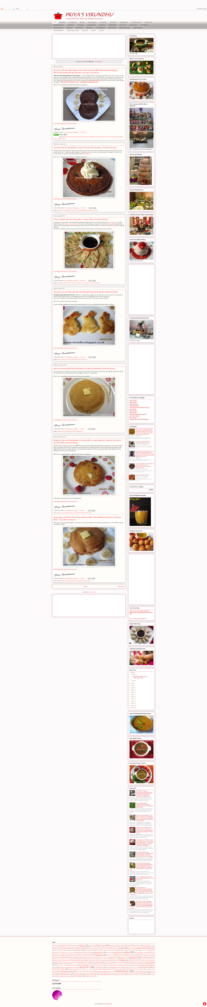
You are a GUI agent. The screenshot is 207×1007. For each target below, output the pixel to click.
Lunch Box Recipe (133, 957)
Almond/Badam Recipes (64, 945)
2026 (132, 672)
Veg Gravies (144, 973)
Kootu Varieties (148, 955)
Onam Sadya (144, 962)
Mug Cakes (142, 958)
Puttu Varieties (115, 965)
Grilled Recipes (61, 952)
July (134, 674)
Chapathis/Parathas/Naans (146, 947)
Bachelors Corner (61, 210)
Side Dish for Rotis (144, 967)
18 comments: (82, 280)
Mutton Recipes (77, 960)
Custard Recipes (100, 948)
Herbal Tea (108, 952)
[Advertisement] (29, 3)
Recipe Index (62, 22)
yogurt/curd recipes (89, 976)
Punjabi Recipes (106, 965)
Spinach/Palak (55, 971)
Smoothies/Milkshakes (100, 27)
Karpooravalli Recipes (130, 954)
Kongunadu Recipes (139, 955)
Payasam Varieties (99, 963)
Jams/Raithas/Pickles (137, 27)
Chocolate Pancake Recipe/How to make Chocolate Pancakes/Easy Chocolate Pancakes (85, 147)
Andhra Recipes (74, 945)
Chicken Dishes (65, 948)
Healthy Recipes (71, 136)
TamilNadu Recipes (122, 971)
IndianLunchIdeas (133, 25)
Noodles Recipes (117, 962)
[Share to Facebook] (65, 134)
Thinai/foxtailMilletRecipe (139, 971)
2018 (132, 696)
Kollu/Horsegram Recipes (119, 955)
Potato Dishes (82, 965)
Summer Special (100, 971)
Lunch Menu (144, 957)
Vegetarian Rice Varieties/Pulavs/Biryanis (139, 419)
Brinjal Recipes (93, 947)
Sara (106, 225)
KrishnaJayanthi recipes (67, 957)
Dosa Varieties (88, 950)
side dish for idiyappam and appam (62, 976)
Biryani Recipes (136, 945)
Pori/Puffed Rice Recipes (59, 965)
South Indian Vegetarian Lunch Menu (134, 969)
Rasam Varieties (133, 412)
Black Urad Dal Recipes (148, 945)
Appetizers (82, 945)
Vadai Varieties (94, 973)
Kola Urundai (109, 955)
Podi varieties (142, 963)
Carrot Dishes (118, 947)
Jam (107, 954)
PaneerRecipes (123, 25)
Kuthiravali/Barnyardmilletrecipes (92, 957)
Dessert (122, 948)
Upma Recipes (77, 973)
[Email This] (60, 134)
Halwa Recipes (78, 952)
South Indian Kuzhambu (101, 969)
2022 (132, 688)
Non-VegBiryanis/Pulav (136, 22)
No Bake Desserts (132, 960)
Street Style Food (90, 971)
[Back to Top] (205, 1004)
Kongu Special (130, 955)
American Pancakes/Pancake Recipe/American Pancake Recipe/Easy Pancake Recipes (84, 368)
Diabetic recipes (141, 948)
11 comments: (83, 208)
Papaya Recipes (73, 963)
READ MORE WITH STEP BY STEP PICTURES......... (66, 123)
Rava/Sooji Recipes (73, 967)
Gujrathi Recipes (70, 952)
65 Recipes (54, 945)
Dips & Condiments (58, 950)
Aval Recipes (91, 945)
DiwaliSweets (78, 950)
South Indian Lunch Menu (116, 969)
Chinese (65, 283)
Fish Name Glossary (127, 950)
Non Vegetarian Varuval (83, 962)
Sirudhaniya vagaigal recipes (75, 969)
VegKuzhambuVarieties (59, 25)
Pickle (126, 963)
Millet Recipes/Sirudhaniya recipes (70, 82)
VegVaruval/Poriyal (91, 25)
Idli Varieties (66, 954)
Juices (111, 954)
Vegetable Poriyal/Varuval (65, 974)
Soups (91, 969)
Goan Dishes (144, 950)
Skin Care (86, 969)
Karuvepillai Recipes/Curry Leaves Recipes (146, 954)
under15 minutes (61, 138)
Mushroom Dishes (68, 960)
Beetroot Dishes (120, 945)
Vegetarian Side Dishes (91, 974)
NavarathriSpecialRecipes (112, 960)
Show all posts (98, 61)
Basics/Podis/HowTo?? (59, 30)
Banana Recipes (112, 945)
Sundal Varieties (109, 971)
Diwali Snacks (68, 950)
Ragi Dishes (103, 136)
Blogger (110, 1003)
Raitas (129, 965)
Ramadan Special (145, 965)
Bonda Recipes (64, 947)
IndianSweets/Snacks (58, 27)
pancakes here (97, 80)
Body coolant (55, 947)
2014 (132, 705)
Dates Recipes (115, 948)
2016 (132, 701)
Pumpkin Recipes (98, 965)
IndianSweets (74, 954)
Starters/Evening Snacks (111, 136)
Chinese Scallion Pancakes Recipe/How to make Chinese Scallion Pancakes (81, 219)
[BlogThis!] (62, 134)
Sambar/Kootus (70, 25)
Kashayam (56, 955)
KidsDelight (92, 136)
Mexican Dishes (92, 958)
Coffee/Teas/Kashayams (124, 27)
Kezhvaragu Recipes (84, 136)
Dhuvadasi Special (131, 948)
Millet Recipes (134, 959)
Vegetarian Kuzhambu (78, 974)
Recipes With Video (98, 967)
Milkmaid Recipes (113, 958)
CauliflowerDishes (128, 947)
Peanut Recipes (80, 581)
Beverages (128, 945)
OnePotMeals (152, 962)
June (134, 680)
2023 (132, 685)
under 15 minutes (77, 976)
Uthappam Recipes (85, 973)
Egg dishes (97, 950)
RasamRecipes (102, 25)
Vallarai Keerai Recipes (116, 973)
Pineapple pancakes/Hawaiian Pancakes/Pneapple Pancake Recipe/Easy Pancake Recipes (86, 292)
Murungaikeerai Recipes (57, 960)
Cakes (100, 947)
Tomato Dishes (67, 973)
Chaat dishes (136, 947)
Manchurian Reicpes (64, 958)
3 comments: (82, 578)
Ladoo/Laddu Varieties (112, 957)
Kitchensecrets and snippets (70, 224)
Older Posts (121, 586)
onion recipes (152, 974)
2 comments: (82, 429)
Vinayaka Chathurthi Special (105, 974)
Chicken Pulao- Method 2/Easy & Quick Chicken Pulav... (140, 677)
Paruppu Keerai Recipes (83, 963)
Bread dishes (60, 283)
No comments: (83, 132)
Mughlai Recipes (150, 958)
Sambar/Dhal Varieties (116, 967)
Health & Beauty (112, 27)
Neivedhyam (122, 960)
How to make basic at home (141, 952)
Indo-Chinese (79, 283)
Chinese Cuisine (71, 283)
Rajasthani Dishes (136, 965)
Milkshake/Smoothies (123, 959)
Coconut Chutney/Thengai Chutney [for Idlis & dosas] (143, 442)
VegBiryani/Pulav (149, 22)
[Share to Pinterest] (66, 134)
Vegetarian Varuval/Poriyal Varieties (138, 414)
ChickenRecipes (103, 22)
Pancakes (97, 136)
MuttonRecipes (113, 22)
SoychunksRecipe (149, 969)
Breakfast (82, 22)
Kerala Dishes (72, 955)
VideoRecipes (85, 30)
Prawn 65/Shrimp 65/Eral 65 (142, 475)
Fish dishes (136, 950)
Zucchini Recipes (130, 974)
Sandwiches (126, 967)
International (77, 210)
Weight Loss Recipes (119, 974)
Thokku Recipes (150, 971)
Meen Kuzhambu (83, 958)
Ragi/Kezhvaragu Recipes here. (90, 82)
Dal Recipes (108, 948)
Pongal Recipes (151, 963)
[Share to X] (63, 134)
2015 (132, 703)
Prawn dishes (90, 965)
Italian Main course (99, 954)
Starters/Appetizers (73, 22)
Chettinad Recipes (56, 948)
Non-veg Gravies (107, 962)
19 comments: (82, 357)
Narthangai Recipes (87, 960)
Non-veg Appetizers (96, 962)
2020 (132, 692)
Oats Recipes (137, 962)
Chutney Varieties (81, 948)
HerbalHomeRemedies (118, 952)
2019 (132, 694)
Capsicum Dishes (108, 947)
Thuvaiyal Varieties (56, 973)
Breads (78, 947)
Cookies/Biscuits (91, 948)
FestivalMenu (117, 950)
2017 (132, 699)
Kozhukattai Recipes (56, 957)
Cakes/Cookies (89, 27)
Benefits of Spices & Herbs (73, 30)
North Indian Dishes (127, 962)
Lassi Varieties (123, 957)
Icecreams (59, 954)
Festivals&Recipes (145, 25)
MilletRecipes (69, 27)
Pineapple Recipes (76, 359)
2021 (132, 690)
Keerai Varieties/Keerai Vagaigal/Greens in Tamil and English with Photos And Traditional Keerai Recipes (144, 805)
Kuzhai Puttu (103, 957)
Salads (107, 967)
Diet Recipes (152, 948)
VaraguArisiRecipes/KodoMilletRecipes (131, 973)
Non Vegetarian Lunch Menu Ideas (69, 962)
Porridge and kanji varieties (71, 965)
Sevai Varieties (134, 967)
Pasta (90, 963)
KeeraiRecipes (80, 25)
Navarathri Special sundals (99, 960)
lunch (145, 974)
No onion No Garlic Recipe (143, 960)
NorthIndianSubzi (112, 25)
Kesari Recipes (80, 955)
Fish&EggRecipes (124, 22)
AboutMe (93, 30)
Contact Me (101, 30)
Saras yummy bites (112, 222)
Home (55, 22)
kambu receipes (139, 974)
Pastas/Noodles (79, 27)
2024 (132, 683)
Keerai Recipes (133, 409)
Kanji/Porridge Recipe (119, 954)
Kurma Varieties (133, 411)
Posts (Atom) (92, 592)
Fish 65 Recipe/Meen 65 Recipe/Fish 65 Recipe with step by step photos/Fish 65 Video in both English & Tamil (145, 465)
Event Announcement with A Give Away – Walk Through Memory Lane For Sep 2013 (144, 878)
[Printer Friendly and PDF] (56, 135)
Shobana (112, 225)
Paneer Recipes (63, 963)
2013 (132, 707)
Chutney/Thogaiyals (92, 22)
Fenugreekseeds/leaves (107, 950)
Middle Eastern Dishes (102, 958)
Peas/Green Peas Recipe (118, 963)
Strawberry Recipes (80, 971)
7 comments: (82, 510)
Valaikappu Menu (105, 973)
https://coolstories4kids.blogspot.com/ (138, 618)
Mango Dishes (73, 959)
